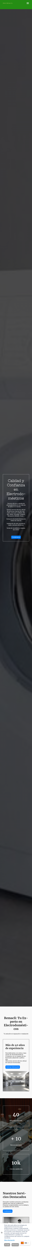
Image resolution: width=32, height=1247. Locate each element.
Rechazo (15, 1244)
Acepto (7, 1244)
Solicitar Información (12, 1067)
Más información (9, 1240)
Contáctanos (16, 537)
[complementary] (24, 1243)
